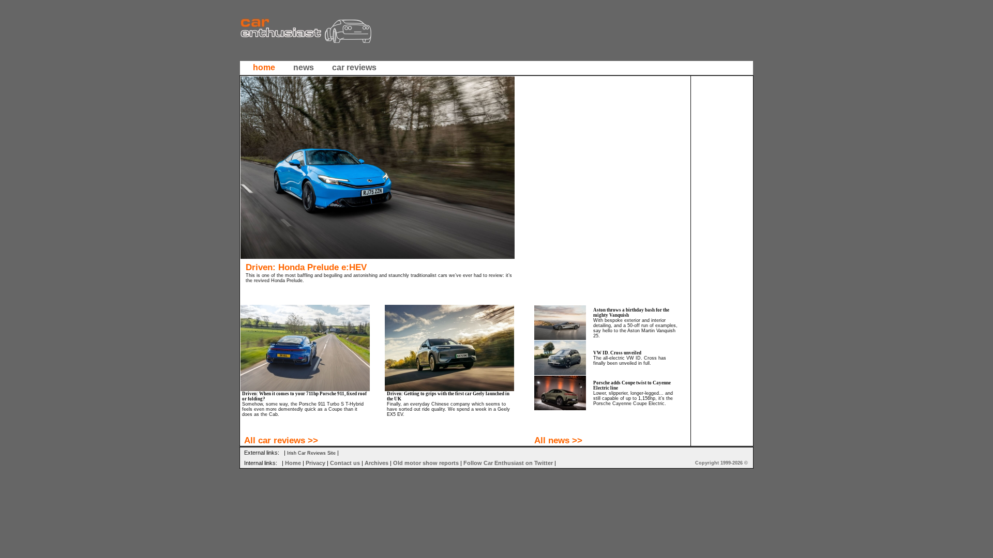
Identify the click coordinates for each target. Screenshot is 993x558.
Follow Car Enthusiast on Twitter (508, 463)
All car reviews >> (281, 440)
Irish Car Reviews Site (311, 453)
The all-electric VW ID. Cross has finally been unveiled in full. (629, 360)
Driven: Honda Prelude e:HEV (306, 267)
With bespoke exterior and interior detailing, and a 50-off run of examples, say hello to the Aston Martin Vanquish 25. (635, 328)
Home (293, 463)
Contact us (345, 463)
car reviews (354, 67)
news (303, 67)
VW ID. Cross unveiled (617, 352)
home (264, 67)
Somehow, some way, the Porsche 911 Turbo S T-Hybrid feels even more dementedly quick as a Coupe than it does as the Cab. (303, 409)
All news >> (558, 440)
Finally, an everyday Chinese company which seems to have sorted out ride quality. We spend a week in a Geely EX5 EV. (448, 409)
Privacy (315, 463)
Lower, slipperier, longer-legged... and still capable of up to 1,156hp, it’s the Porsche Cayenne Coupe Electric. (633, 398)
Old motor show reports (426, 463)
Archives (376, 463)
